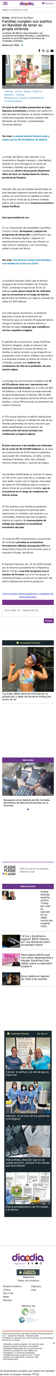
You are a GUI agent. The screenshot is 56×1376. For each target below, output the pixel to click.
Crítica (6, 1289)
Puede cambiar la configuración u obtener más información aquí (21, 1357)
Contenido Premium (29, 643)
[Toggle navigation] (5, 3)
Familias (20, 94)
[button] (6, 787)
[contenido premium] (28, 1272)
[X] (32, 1263)
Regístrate (28, 1277)
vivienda (8, 91)
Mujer (6, 1296)
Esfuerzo (37, 91)
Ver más (41, 1033)
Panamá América (12, 1286)
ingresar (49, 3)
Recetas (7, 1300)
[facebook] (28, 1263)
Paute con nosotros (28, 1280)
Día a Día (8, 1293)
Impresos (36, 1286)
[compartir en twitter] (43, 50)
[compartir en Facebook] (39, 50)
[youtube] (36, 1263)
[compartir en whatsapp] (48, 50)
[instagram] (41, 1263)
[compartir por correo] (52, 50)
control (18, 91)
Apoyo (27, 91)
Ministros (9, 94)
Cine (33, 1289)
